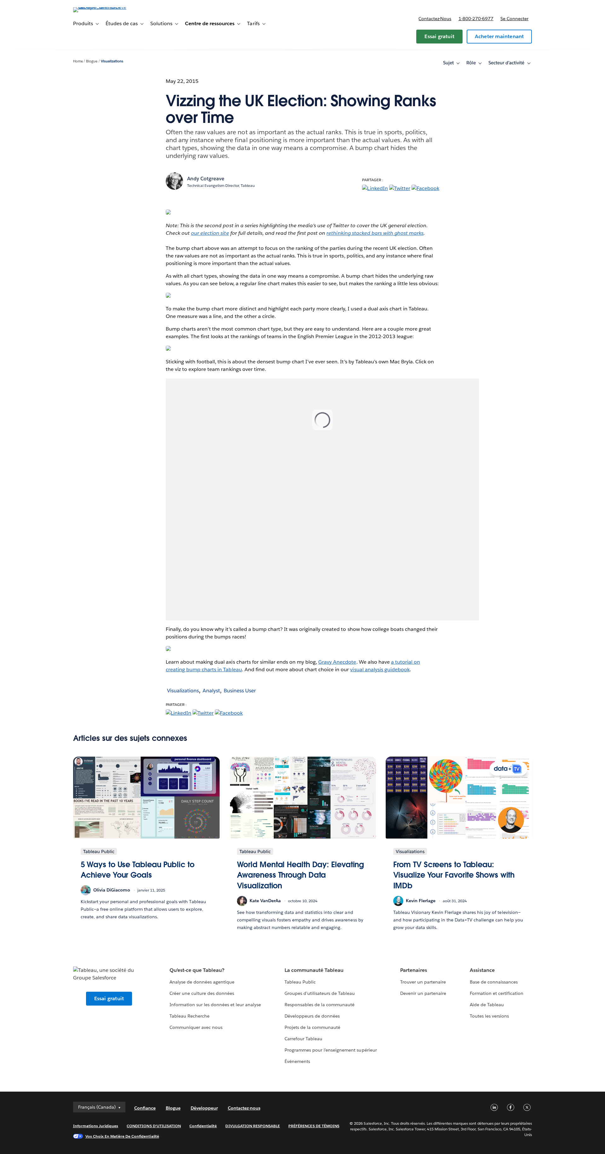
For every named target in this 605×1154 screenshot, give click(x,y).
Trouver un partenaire (423, 982)
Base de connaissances (494, 982)
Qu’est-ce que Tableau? (197, 970)
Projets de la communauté (312, 1027)
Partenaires (413, 970)
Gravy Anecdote (337, 662)
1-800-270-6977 (475, 18)
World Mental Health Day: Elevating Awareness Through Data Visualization (300, 875)
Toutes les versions (489, 1016)
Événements (297, 1061)
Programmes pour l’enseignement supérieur (331, 1050)
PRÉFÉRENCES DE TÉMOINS (313, 1125)
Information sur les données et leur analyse (215, 1004)
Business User (240, 690)
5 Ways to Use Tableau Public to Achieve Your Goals (137, 870)
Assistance (482, 970)
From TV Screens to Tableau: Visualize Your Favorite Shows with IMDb (454, 875)
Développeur (204, 1108)
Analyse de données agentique (202, 982)
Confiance (145, 1108)
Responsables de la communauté (320, 1004)
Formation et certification (497, 993)
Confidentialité (203, 1125)
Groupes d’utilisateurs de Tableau (320, 993)
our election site (210, 233)
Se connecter (514, 18)
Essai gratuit (439, 36)
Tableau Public (300, 982)
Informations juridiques (95, 1125)
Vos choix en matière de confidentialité (122, 1136)
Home (78, 61)
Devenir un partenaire (423, 993)
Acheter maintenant (499, 36)
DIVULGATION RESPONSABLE (252, 1125)
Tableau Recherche (190, 1016)
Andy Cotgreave (205, 179)
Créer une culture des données (202, 993)
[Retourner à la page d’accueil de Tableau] (100, 7)
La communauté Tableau (314, 970)
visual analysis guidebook (379, 669)
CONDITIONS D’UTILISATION (154, 1125)
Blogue (91, 61)
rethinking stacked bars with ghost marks (375, 233)
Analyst (211, 690)
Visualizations (112, 61)
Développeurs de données (312, 1016)
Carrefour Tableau (303, 1038)
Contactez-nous (434, 18)
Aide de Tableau (487, 1004)
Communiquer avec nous (196, 1027)
